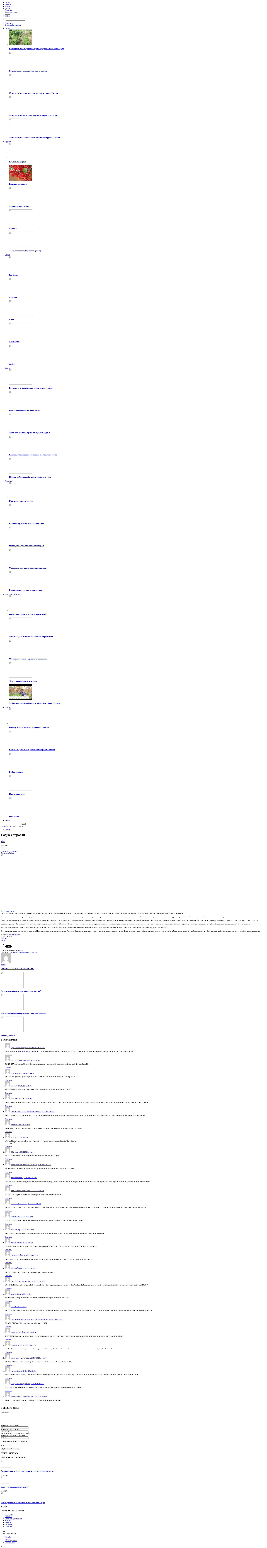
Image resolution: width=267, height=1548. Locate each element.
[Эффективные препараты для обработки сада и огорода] (20, 699)
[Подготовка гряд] (20, 790)
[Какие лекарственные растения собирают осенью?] (20, 746)
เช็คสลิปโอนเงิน (16, 1268)
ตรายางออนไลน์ (17, 1332)
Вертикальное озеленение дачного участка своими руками (27, 1471)
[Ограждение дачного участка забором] (20, 542)
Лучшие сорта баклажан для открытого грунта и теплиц (35, 137)
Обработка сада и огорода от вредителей (27, 614)
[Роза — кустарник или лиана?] (6, 1483)
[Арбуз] (20, 360)
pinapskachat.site (16, 1371)
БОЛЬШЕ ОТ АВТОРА (25, 969)
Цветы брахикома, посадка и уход (24, 410)
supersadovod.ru (14, 934)
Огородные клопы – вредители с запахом (28, 659)
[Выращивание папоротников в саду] (20, 586)
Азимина (13, 297)
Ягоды (7, 6)
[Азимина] (20, 293)
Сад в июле (19, 950)
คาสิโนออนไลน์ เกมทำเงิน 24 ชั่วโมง (24, 1165)
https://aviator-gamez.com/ (26, 1051)
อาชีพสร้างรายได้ (17, 1178)
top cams (14, 1125)
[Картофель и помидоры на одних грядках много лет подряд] (20, 44)
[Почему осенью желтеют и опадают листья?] (20, 723)
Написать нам (10, 1543)
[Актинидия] (20, 337)
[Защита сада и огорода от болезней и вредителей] (20, 632)
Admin (3, 842)
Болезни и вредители (12, 12)
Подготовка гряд (17, 794)
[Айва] (20, 315)
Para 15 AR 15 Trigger (18, 1060)
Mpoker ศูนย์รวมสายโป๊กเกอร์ (21, 1358)
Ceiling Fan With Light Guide (20, 1384)
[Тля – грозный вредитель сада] (20, 677)
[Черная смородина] (20, 158)
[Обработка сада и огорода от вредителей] (20, 610)
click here (14, 1294)
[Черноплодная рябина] (20, 202)
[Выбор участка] (20, 768)
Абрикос (13, 228)
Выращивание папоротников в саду (25, 590)
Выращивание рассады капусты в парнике (28, 71)
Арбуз (12, 364)
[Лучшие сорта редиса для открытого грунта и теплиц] (20, 111)
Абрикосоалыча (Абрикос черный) (25, 251)
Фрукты (8, 4)
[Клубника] (20, 271)
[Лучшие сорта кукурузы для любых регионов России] (20, 89)
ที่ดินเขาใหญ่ (15, 1229)
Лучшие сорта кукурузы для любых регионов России (33, 93)
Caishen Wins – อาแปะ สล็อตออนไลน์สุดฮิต (26, 1112)
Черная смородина (17, 162)
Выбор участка (16, 772)
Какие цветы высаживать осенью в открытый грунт (33, 455)
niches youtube (15, 1073)
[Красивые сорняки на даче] (20, 497)
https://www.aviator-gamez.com (21, 1048)
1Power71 (14, 1086)
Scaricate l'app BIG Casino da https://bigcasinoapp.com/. (30, 1319)
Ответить (8, 1055)
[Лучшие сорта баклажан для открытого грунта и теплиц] (20, 133)
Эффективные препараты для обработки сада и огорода (34, 703)
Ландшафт (8, 10)
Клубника (13, 275)
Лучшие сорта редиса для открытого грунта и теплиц (33, 115)
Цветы (7, 8)
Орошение (14, 816)
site (12, 1307)
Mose (12, 1137)
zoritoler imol (15, 1242)
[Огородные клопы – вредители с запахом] (20, 655)
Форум (7, 16)
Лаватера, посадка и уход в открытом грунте (29, 432)
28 (2, 847)
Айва (11, 319)
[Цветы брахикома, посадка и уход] (20, 406)
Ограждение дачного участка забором (26, 545)
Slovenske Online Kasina (19, 1204)
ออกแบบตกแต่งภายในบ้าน (20, 1191)
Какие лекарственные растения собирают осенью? (32, 750)
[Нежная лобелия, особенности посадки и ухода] (20, 473)
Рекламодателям (11, 1541)
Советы (7, 14)
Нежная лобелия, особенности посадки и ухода (30, 477)
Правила (8, 1539)
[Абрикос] (20, 224)
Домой (3, 826)
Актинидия (14, 341)
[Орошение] (20, 812)
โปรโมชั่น (14, 1099)
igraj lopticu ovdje (17, 1345)
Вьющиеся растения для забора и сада (26, 523)
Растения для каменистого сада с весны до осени (31, 388)
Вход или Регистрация (13, 25)
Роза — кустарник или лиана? (15, 1487)
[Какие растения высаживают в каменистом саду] (6, 1499)
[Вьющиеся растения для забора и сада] (20, 519)
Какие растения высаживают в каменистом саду (23, 1503)
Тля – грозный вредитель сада (23, 681)
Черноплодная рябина (19, 206)
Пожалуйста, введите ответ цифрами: (14, 1441)
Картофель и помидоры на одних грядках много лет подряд (36, 49)
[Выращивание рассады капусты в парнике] (20, 67)
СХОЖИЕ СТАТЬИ (8, 969)
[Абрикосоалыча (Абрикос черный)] (20, 247)
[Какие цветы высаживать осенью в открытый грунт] (20, 451)
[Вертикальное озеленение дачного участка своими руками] (6, 1467)
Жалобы (8, 1537)
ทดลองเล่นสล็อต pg (18, 1255)
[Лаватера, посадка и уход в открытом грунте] (20, 428)
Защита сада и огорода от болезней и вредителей (31, 636)
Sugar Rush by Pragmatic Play (21, 1281)
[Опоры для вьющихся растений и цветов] (20, 564)
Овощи (7, 2)
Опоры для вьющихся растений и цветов (27, 568)
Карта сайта (9, 23)
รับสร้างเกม (15, 1216)
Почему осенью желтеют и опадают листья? (29, 727)
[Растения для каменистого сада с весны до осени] (20, 384)
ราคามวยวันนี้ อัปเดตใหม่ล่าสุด (22, 1396)
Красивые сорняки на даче (21, 501)
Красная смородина (18, 184)
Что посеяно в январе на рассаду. (25, 952)
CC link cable (15, 1152)
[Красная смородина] (20, 180)
